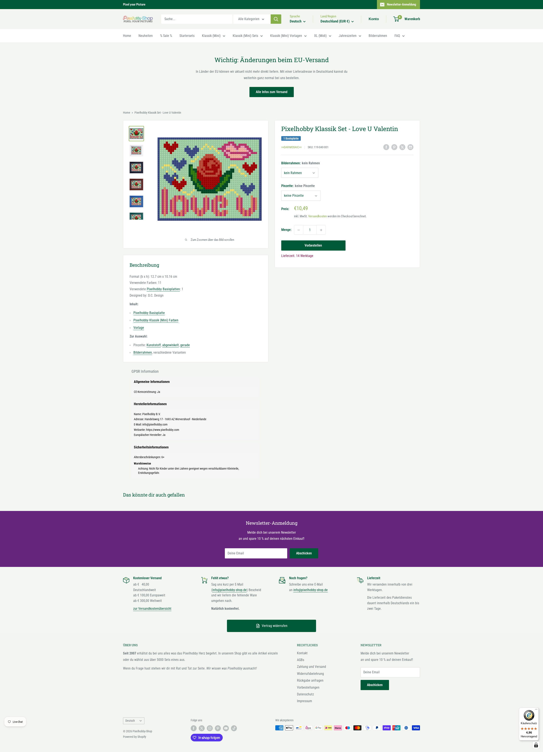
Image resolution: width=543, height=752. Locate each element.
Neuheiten (146, 36)
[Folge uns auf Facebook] (194, 728)
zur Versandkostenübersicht (152, 609)
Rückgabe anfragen (310, 680)
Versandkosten (317, 216)
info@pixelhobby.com (155, 424)
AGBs (300, 660)
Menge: (286, 230)
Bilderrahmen (378, 36)
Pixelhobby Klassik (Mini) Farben (155, 320)
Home (127, 36)
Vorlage (138, 328)
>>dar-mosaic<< (291, 147)
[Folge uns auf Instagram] (210, 728)
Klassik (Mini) (211, 36)
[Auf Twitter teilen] (402, 147)
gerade (185, 345)
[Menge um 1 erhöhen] (321, 230)
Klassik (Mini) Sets (245, 36)
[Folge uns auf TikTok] (234, 728)
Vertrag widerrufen (274, 626)
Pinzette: (298, 186)
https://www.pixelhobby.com (162, 429)
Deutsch (130, 720)
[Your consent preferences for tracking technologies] (536, 745)
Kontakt (302, 653)
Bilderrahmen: (300, 163)
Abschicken (304, 553)
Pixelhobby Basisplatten (163, 289)
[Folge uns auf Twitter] (202, 728)
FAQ (397, 36)
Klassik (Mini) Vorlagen (286, 36)
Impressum (304, 701)
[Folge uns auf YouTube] (226, 728)
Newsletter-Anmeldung (401, 4)
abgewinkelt (170, 345)
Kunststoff (154, 345)
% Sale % (166, 36)
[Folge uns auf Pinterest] (218, 728)
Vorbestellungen (308, 687)
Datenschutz (305, 694)
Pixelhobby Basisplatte (149, 313)
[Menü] (536, 710)
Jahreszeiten (348, 36)
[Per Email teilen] (410, 147)
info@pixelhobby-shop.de (229, 590)
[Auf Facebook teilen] (386, 147)
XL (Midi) (320, 36)
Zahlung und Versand (311, 667)
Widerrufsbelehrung (310, 674)
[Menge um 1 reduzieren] (298, 230)
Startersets (187, 36)
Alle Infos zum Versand (271, 92)
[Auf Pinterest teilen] (394, 147)
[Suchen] (276, 19)
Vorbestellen (313, 246)
